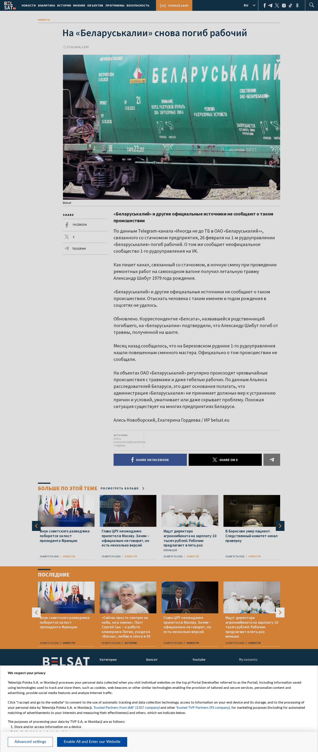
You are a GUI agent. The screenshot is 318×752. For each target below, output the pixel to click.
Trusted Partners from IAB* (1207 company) (126, 707)
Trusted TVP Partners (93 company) (203, 707)
